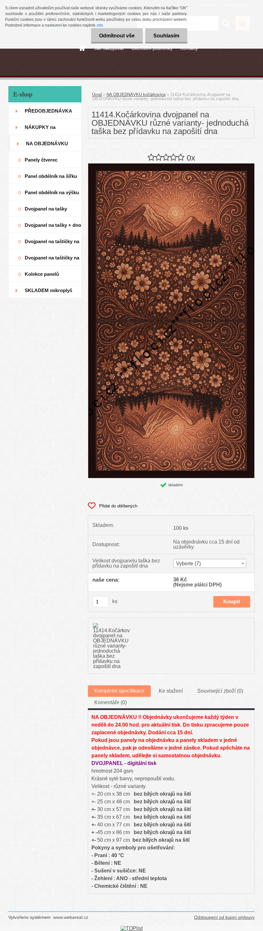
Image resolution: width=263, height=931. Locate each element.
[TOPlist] (132, 928)
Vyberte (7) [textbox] (188, 563)
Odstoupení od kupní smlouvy (224, 917)
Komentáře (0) (110, 702)
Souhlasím (166, 35)
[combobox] (209, 563)
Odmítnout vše (117, 35)
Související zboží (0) (220, 691)
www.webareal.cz (70, 917)
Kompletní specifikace (119, 691)
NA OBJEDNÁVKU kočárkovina (135, 94)
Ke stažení (171, 691)
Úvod (97, 94)
